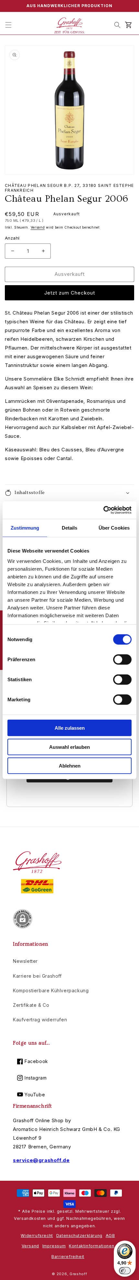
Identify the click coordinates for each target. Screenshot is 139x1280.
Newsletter (25, 961)
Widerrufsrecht (37, 1235)
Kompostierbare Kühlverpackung (51, 990)
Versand (38, 227)
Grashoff (78, 1274)
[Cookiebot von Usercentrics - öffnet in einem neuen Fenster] (103, 510)
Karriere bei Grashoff (37, 976)
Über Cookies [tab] (114, 528)
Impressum (54, 1245)
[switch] (122, 659)
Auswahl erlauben (69, 746)
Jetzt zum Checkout (69, 293)
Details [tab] (70, 528)
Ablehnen (69, 766)
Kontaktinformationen (91, 1245)
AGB (110, 1235)
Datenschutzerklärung (79, 1235)
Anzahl (12, 238)
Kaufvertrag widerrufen (40, 1019)
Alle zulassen (70, 728)
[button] (8, 25)
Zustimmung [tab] (25, 528)
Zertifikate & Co (31, 1005)
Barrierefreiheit (67, 1256)
